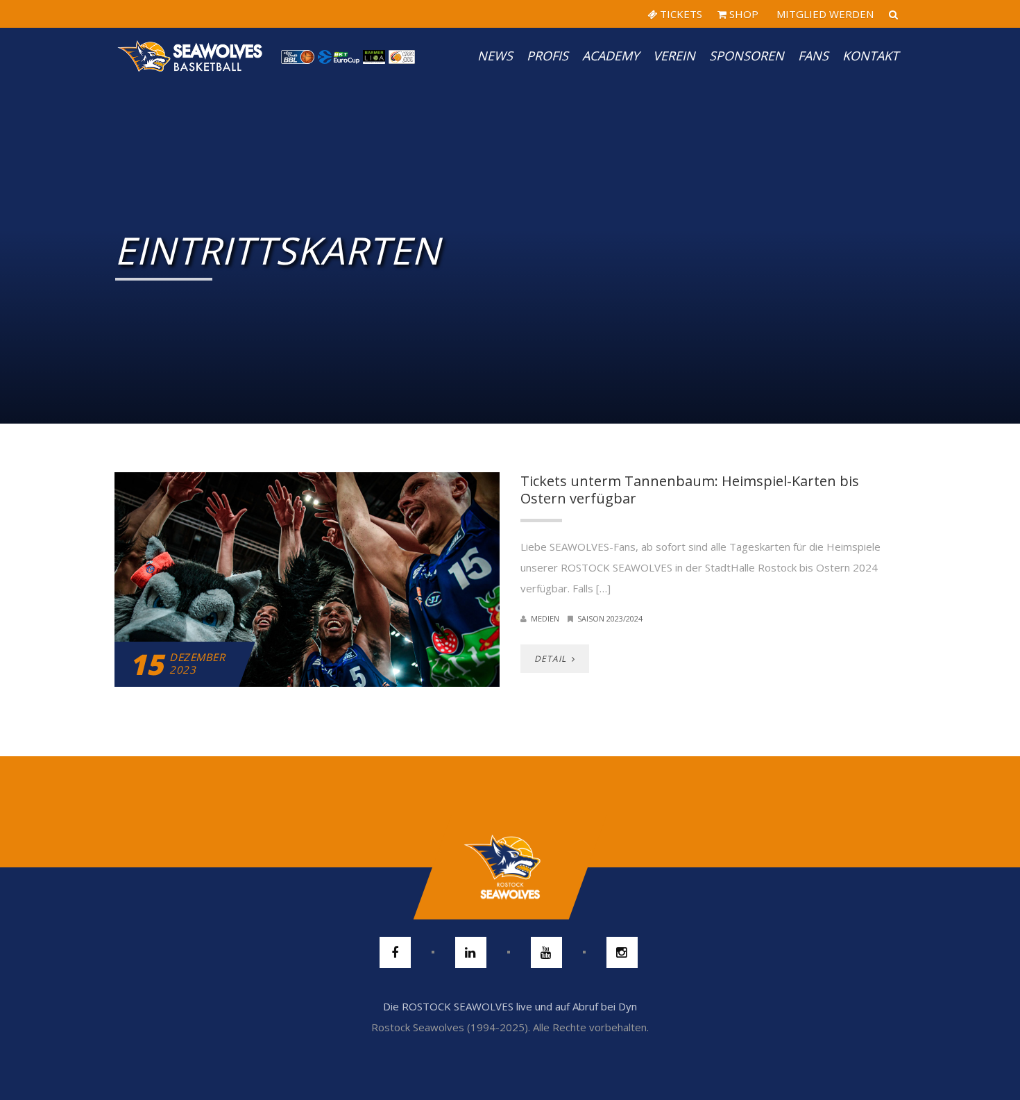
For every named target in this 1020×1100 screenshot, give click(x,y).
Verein (674, 55)
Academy (610, 55)
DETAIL (551, 659)
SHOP (742, 14)
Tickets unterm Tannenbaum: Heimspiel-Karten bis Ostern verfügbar (689, 490)
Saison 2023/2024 (610, 618)
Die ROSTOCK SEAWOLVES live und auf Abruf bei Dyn (510, 1006)
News (495, 55)
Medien (545, 618)
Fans (813, 55)
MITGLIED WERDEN (824, 14)
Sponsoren (746, 55)
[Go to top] (509, 867)
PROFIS (547, 55)
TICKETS (679, 14)
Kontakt (870, 55)
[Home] (190, 55)
